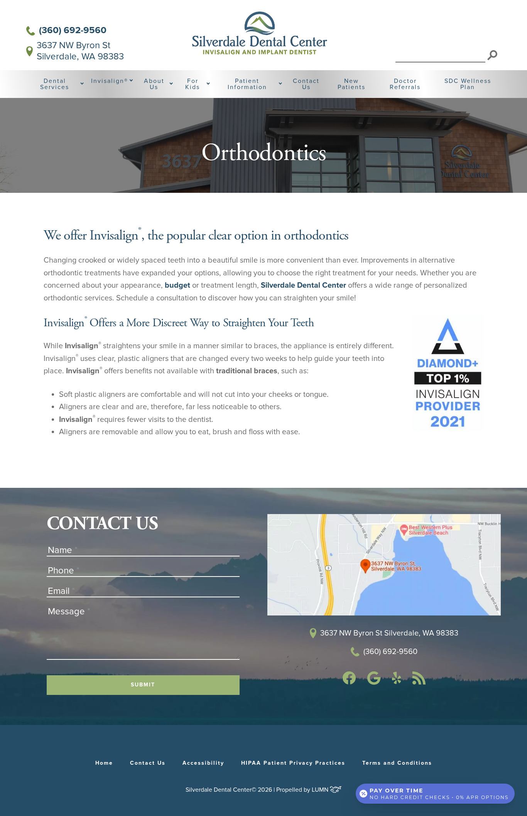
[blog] (419, 682)
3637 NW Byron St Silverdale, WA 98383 (80, 51)
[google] (373, 682)
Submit (143, 684)
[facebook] (349, 682)
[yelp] (396, 681)
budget (177, 285)
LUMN (321, 790)
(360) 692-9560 (72, 30)
